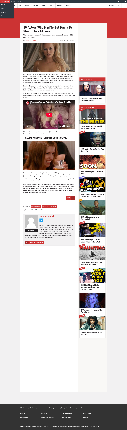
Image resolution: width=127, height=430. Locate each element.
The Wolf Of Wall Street (49, 206)
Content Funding (66, 417)
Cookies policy (24, 417)
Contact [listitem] (3, 16)
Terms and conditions (68, 413)
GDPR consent (24, 421)
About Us (22, 413)
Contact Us (44, 413)
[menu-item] (14, 5)
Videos (13, 1)
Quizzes (19, 1)
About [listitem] (3, 5)
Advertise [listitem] (3, 12)
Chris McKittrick (30, 40)
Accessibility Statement (47, 417)
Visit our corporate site (76, 408)
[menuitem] (5, 1)
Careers (85, 417)
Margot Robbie (35, 206)
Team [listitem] (2, 8)
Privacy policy (87, 413)
